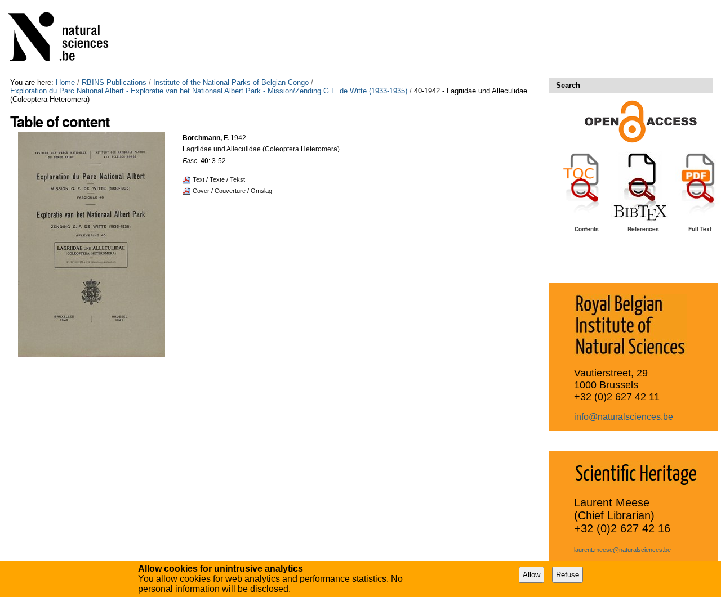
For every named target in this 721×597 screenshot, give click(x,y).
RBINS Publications (114, 82)
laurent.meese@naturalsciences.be (622, 549)
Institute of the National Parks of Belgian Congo (231, 82)
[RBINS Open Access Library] (65, 39)
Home (65, 82)
